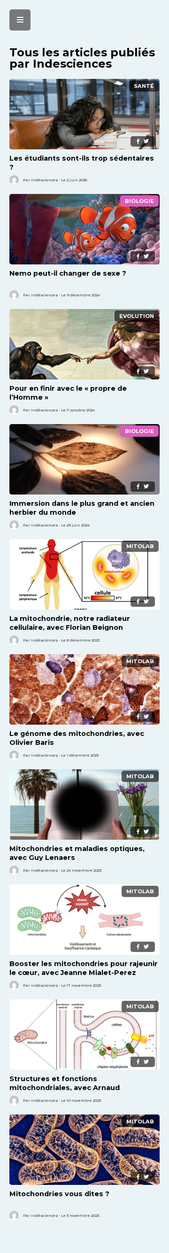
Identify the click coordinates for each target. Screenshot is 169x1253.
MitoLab (140, 546)
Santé (144, 86)
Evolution (136, 316)
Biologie (139, 201)
